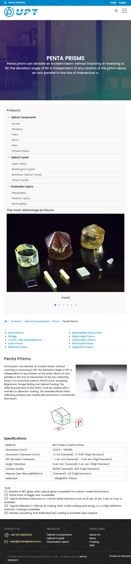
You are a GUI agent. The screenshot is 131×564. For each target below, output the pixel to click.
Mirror (15, 140)
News (92, 538)
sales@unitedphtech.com (25, 541)
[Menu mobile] (124, 11)
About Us (94, 535)
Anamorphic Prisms (84, 340)
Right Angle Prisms (83, 336)
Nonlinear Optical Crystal (27, 175)
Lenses (16, 124)
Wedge (12, 336)
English (122, 2)
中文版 (113, 2)
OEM (91, 545)
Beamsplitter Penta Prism (87, 333)
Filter (15, 146)
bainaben (21, 12)
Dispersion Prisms (82, 347)
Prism (15, 135)
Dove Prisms (15, 344)
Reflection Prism (17, 347)
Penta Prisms (16, 333)
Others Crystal (20, 180)
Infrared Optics (20, 151)
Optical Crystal (55, 538)
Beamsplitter (19, 204)
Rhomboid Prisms (82, 344)
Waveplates (19, 193)
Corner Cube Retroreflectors (25, 340)
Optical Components (36, 321)
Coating (94, 542)
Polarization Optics (58, 542)
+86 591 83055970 (16, 2)
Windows (17, 129)
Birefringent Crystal (23, 169)
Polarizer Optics (21, 198)
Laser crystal (19, 164)
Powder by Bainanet (120, 556)
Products (16, 321)
